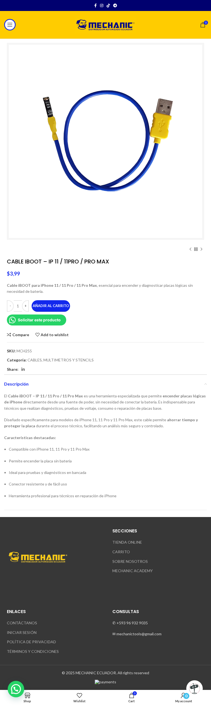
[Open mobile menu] (9, 24)
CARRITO (121, 551)
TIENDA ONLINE (127, 542)
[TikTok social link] (108, 5)
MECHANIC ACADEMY (132, 570)
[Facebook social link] (95, 5)
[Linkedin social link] (23, 369)
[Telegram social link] (115, 5)
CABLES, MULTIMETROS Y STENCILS (60, 360)
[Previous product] (190, 249)
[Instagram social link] (101, 5)
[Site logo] (105, 24)
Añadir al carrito (51, 306)
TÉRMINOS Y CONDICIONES (33, 651)
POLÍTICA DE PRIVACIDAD (31, 641)
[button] (16, 689)
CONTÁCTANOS (22, 622)
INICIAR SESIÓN (22, 632)
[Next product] (201, 249)
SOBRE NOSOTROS (130, 561)
